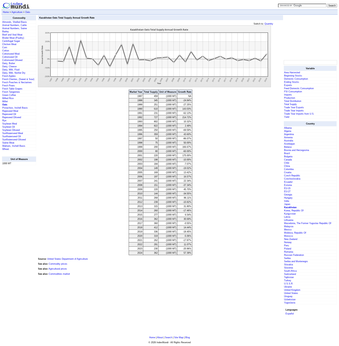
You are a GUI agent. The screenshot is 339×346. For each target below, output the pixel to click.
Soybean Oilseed (11, 130)
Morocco (288, 236)
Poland (287, 248)
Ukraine (288, 286)
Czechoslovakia (292, 178)
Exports (288, 85)
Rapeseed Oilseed (11, 117)
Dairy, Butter (8, 63)
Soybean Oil (8, 127)
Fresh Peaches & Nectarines (17, 82)
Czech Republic (292, 175)
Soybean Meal (9, 123)
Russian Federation (294, 255)
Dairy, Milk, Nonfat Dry (13, 72)
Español (290, 313)
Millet (5, 101)
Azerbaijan (289, 143)
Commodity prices (58, 264)
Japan (287, 204)
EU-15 (287, 188)
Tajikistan (289, 277)
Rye (4, 120)
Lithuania (288, 220)
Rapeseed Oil (9, 114)
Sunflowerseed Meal (12, 133)
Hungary (288, 197)
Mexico (288, 229)
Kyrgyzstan (290, 213)
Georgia (288, 194)
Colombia (289, 169)
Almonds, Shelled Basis (14, 22)
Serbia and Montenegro (296, 261)
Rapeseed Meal (10, 111)
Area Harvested (292, 72)
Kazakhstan (290, 207)
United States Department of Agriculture (67, 259)
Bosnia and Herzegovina (296, 150)
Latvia (287, 217)
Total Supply (290, 104)
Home (6, 12)
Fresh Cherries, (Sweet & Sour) (18, 79)
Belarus (288, 147)
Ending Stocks (291, 82)
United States (291, 293)
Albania (288, 128)
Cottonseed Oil (9, 57)
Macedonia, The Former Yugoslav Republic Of (307, 223)
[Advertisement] (16, 221)
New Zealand (290, 239)
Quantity (268, 23)
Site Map (178, 337)
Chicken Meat (9, 44)
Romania (288, 251)
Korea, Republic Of (294, 210)
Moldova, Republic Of (295, 232)
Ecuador (288, 182)
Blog (187, 337)
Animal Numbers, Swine (14, 28)
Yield (286, 117)
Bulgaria (288, 156)
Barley (5, 31)
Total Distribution (292, 101)
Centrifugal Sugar (11, 41)
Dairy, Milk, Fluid (10, 69)
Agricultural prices (58, 268)
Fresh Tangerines (11, 92)
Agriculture (16, 12)
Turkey (287, 280)
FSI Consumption (293, 91)
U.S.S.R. (288, 283)
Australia (288, 140)
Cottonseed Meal (11, 53)
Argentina (289, 134)
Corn (4, 47)
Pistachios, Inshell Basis (15, 107)
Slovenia (288, 267)
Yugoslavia (289, 302)
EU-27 (287, 191)
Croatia (287, 172)
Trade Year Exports (294, 107)
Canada (288, 159)
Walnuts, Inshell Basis (13, 146)
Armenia (288, 137)
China (287, 166)
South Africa (290, 271)
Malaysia (288, 226)
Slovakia (288, 264)
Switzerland (290, 274)
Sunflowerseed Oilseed (14, 139)
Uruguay (288, 296)
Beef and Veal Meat (12, 34)
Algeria (287, 131)
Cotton (5, 50)
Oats (27, 12)
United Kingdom (292, 290)
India (286, 201)
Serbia (287, 258)
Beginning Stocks (293, 75)
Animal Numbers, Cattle (14, 25)
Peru (286, 245)
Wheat (5, 149)
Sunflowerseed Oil (11, 136)
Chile (286, 163)
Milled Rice (8, 98)
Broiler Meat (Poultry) (13, 38)
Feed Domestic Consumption (299, 88)
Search (168, 337)
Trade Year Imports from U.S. (299, 113)
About (160, 337)
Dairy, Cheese (9, 66)
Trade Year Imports (294, 110)
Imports (288, 94)
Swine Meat (8, 142)
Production (289, 98)
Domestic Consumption (296, 78)
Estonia (288, 185)
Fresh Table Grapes (12, 88)
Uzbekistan (290, 299)
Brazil (287, 153)
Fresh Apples (9, 76)
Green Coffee (9, 95)
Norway (288, 242)
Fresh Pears (8, 85)
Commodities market (59, 274)
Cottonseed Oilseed (12, 60)
